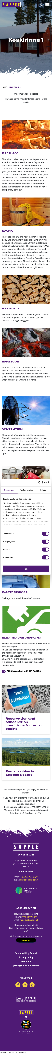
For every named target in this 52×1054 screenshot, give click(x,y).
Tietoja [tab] (43, 490)
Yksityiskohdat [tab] (26, 490)
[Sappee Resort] (11, 4)
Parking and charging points (24, 671)
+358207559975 (29, 917)
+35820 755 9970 (29, 877)
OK (26, 569)
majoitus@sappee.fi (29, 920)
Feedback (26, 961)
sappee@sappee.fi (29, 880)
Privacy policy (26, 957)
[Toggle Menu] (47, 5)
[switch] (45, 542)
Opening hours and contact (26, 965)
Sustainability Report (26, 953)
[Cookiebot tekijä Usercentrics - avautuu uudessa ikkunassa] (38, 482)
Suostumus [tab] (9, 490)
